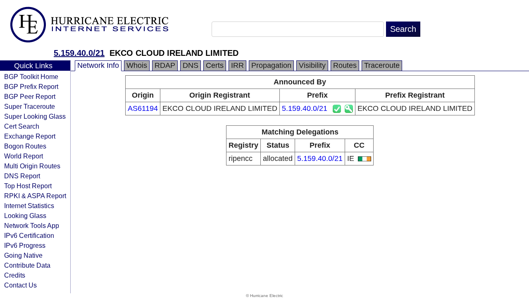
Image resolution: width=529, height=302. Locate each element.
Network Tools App (31, 225)
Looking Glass (25, 215)
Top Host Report (28, 185)
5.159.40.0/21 (79, 53)
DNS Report (22, 176)
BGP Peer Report (29, 96)
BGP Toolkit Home (31, 76)
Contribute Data (27, 265)
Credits (14, 275)
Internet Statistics (29, 205)
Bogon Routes (25, 146)
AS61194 (143, 108)
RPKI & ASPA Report (35, 195)
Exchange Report (29, 136)
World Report (23, 156)
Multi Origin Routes (32, 166)
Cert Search (21, 126)
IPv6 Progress (24, 245)
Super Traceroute (29, 106)
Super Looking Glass (35, 116)
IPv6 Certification (29, 235)
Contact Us (20, 285)
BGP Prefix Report (31, 86)
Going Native (23, 255)
